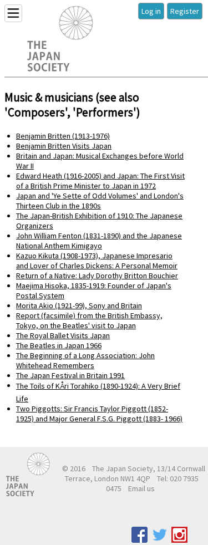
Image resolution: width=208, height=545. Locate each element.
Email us (141, 488)
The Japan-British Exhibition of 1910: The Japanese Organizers (99, 221)
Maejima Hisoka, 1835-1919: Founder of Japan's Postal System (93, 290)
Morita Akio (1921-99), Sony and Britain (79, 305)
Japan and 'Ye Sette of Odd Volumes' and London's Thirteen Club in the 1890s (100, 201)
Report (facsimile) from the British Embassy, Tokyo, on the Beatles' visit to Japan (89, 320)
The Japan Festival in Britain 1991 (70, 375)
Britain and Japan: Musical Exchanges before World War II (100, 161)
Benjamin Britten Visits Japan (63, 146)
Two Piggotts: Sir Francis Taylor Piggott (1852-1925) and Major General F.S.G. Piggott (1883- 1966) (99, 414)
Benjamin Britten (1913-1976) (63, 136)
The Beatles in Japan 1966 (59, 345)
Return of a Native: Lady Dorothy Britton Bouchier (97, 276)
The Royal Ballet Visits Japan (63, 335)
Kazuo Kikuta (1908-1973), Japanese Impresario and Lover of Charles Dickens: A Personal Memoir (96, 261)
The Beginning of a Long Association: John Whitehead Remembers (85, 360)
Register (184, 11)
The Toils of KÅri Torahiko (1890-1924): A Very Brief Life (98, 392)
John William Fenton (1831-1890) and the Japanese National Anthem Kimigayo (99, 241)
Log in (151, 11)
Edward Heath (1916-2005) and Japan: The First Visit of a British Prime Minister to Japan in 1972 (100, 181)
